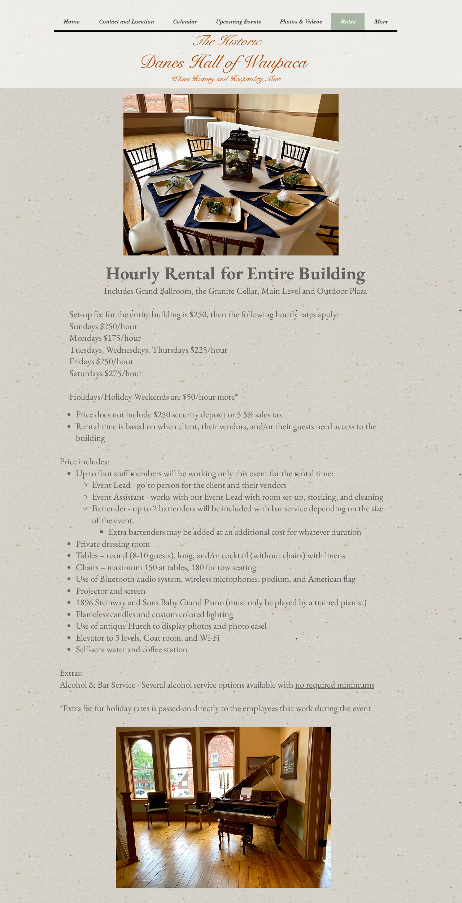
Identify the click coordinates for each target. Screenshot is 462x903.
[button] (126, 21)
